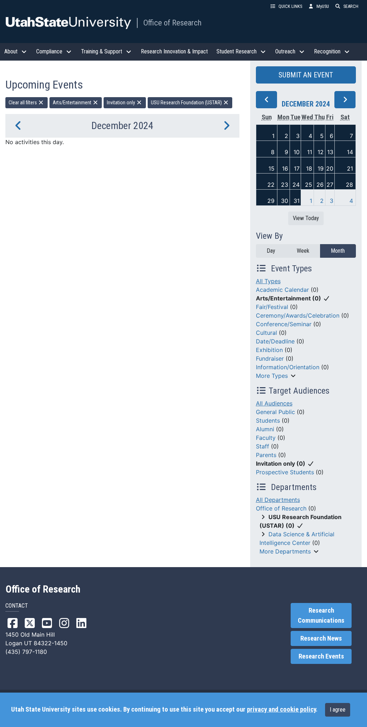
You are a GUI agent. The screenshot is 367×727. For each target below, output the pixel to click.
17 (297, 168)
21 (350, 168)
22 (271, 184)
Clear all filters (23, 102)
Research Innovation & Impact (174, 51)
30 (284, 200)
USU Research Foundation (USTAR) (187, 102)
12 (321, 152)
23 (284, 184)
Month (338, 250)
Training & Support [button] (101, 51)
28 (349, 184)
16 (285, 168)
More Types (272, 375)
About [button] (11, 51)
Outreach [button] (285, 51)
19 (321, 168)
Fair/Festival (272, 306)
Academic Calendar (282, 289)
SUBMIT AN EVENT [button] (305, 75)
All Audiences (274, 403)
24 (296, 184)
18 (309, 168)
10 (297, 152)
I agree (337, 709)
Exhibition (269, 349)
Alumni (265, 429)
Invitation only (121, 102)
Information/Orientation (287, 367)
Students (268, 420)
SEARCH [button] (350, 6)
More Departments (285, 551)
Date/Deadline (275, 341)
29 (271, 200)
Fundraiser (270, 358)
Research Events (321, 656)
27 (330, 184)
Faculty (266, 437)
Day (271, 250)
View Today (306, 218)
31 (297, 200)
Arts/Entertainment (72, 102)
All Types (268, 281)
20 (329, 168)
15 (271, 168)
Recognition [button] (327, 51)
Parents (266, 454)
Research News (321, 638)
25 (308, 184)
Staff (262, 446)
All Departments (278, 499)
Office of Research (172, 22)
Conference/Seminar (283, 324)
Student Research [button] (236, 51)
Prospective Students (285, 472)
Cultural (266, 332)
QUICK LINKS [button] (290, 6)
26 (320, 184)
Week (303, 250)
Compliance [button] (49, 51)
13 (330, 152)
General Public (275, 411)
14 (350, 152)
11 (309, 152)
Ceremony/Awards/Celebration (297, 315)
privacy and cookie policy (281, 709)
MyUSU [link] (322, 6)
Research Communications (321, 615)
